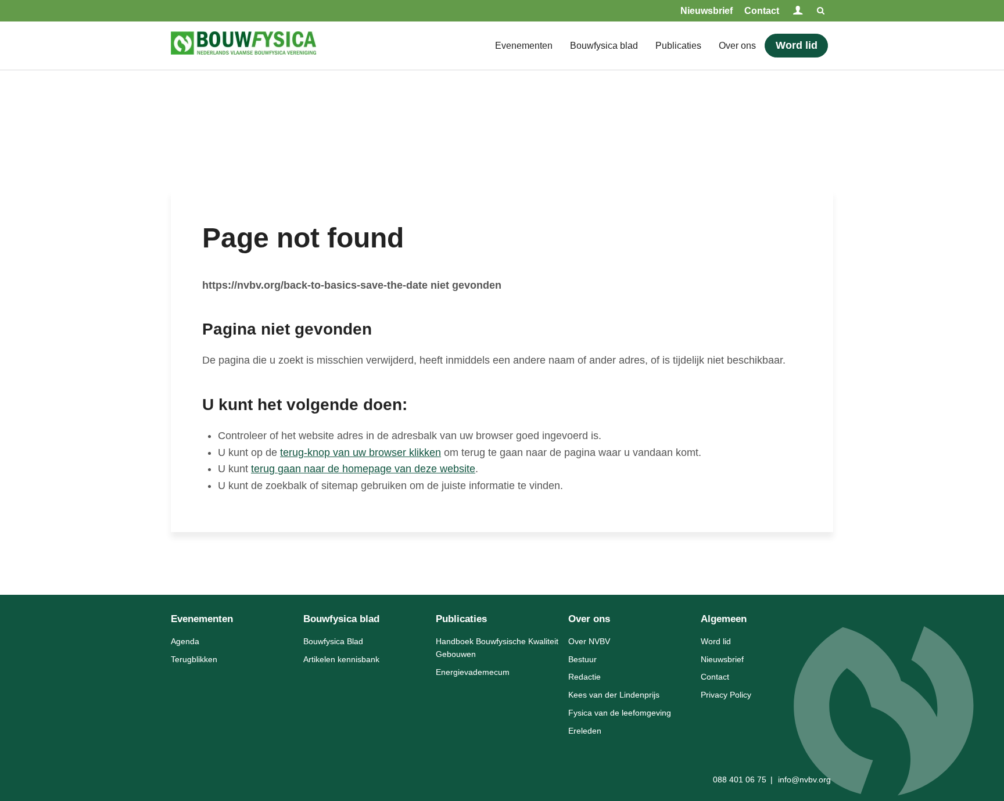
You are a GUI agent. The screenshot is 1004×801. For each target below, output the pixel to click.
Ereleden (584, 730)
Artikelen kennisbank (341, 659)
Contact (761, 11)
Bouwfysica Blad (333, 641)
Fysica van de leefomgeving (619, 712)
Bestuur (582, 659)
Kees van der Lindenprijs (613, 694)
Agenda (185, 641)
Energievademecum (473, 672)
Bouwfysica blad (604, 46)
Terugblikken (194, 659)
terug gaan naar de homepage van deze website (363, 469)
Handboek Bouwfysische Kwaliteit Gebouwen (497, 648)
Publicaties (678, 46)
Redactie (584, 676)
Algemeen (724, 618)
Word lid (796, 45)
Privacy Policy (726, 694)
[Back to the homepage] (243, 45)
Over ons (737, 46)
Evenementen (524, 46)
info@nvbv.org (804, 779)
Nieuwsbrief (706, 11)
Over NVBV (589, 641)
